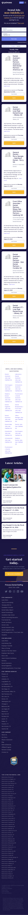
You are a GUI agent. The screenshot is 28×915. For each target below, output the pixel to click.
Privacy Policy (5, 890)
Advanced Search (22, 42)
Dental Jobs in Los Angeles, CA (8, 779)
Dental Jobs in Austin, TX (7, 812)
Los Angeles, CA (6, 684)
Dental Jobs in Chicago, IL (7, 795)
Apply (14, 98)
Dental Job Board (6, 622)
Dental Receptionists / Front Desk (11, 668)
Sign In (21, 2)
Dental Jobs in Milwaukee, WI (8, 841)
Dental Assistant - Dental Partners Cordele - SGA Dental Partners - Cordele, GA (18, 261)
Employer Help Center (8, 653)
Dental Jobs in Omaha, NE (7, 855)
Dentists (4, 661)
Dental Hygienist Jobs (8, 630)
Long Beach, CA (6, 681)
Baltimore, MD (5, 706)
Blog (3, 742)
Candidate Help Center (8, 615)
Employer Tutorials (7, 646)
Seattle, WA (5, 729)
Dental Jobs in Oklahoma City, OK (9, 830)
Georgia (13, 46)
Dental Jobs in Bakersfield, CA (8, 869)
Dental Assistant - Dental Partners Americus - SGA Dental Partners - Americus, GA (18, 63)
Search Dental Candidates (9, 658)
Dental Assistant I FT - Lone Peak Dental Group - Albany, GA (18, 309)
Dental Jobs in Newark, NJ (7, 803)
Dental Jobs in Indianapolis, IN (8, 826)
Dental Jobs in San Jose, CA (8, 810)
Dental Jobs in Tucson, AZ (7, 801)
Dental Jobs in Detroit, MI (7, 836)
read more (7, 86)
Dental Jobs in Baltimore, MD (8, 838)
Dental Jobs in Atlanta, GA (7, 853)
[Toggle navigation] (25, 2)
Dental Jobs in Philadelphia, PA (8, 814)
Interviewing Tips (6, 643)
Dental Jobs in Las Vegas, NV (8, 781)
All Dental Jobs (6, 46)
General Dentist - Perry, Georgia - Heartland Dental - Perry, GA (18, 157)
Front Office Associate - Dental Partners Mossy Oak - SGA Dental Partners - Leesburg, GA (18, 208)
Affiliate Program (6, 747)
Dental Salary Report (7, 610)
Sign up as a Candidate (14, 574)
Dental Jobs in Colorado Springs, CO (10, 857)
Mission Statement (7, 740)
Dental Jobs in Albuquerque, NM (9, 843)
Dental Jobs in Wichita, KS (7, 878)
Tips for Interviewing (7, 602)
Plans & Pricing (6, 648)
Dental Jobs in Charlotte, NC (8, 824)
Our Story (4, 737)
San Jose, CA (5, 696)
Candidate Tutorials (7, 607)
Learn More (5, 600)
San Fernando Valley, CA (8, 691)
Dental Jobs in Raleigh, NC (7, 859)
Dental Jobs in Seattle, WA (8, 787)
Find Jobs (14, 39)
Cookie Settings (5, 891)
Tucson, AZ (5, 676)
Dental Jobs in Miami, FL (7, 865)
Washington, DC (6, 701)
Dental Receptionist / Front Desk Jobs (12, 632)
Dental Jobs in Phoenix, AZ (7, 777)
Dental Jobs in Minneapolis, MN (8, 867)
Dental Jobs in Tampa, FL (7, 873)
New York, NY (5, 714)
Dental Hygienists (6, 665)
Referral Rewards (6, 744)
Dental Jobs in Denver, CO (7, 789)
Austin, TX (4, 719)
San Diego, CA (6, 689)
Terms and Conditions (6, 893)
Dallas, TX (4, 721)
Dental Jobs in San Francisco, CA (9, 783)
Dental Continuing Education (10, 617)
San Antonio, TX (6, 726)
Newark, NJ (5, 711)
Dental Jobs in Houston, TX (8, 791)
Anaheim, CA (5, 679)
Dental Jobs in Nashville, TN (8, 828)
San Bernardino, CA (7, 686)
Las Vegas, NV (6, 709)
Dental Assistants (7, 663)
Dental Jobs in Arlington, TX (8, 875)
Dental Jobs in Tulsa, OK (7, 871)
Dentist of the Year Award (9, 651)
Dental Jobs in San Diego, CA (8, 808)
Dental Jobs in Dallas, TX (7, 799)
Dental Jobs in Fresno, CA (7, 845)
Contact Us (5, 752)
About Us (4, 735)
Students (4, 635)
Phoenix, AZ (5, 674)
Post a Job (5, 656)
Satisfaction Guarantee (7, 888)
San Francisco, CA (7, 694)
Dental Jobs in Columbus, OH (8, 822)
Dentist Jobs (5, 625)
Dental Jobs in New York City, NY (9, 793)
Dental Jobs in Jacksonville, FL (8, 818)
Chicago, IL (5, 704)
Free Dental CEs (6, 620)
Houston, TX (5, 724)
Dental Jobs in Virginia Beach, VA (9, 861)
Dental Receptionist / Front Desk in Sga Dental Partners (18, 219)
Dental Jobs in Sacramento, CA (9, 847)
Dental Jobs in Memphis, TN (8, 834)
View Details (14, 94)
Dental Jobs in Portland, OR (8, 785)
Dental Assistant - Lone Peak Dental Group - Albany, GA (18, 111)
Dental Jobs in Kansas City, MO (8, 851)
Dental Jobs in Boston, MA (7, 816)
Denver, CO (5, 699)
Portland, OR (5, 716)
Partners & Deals (6, 750)
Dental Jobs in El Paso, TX (7, 832)
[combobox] (14, 29)
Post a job (21, 23)
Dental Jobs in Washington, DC (8, 797)
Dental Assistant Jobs (8, 627)
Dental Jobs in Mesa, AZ (7, 849)
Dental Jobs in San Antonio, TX (8, 806)
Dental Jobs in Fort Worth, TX (8, 820)
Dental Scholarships (7, 612)
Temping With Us (6, 605)
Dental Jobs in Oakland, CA (8, 863)
